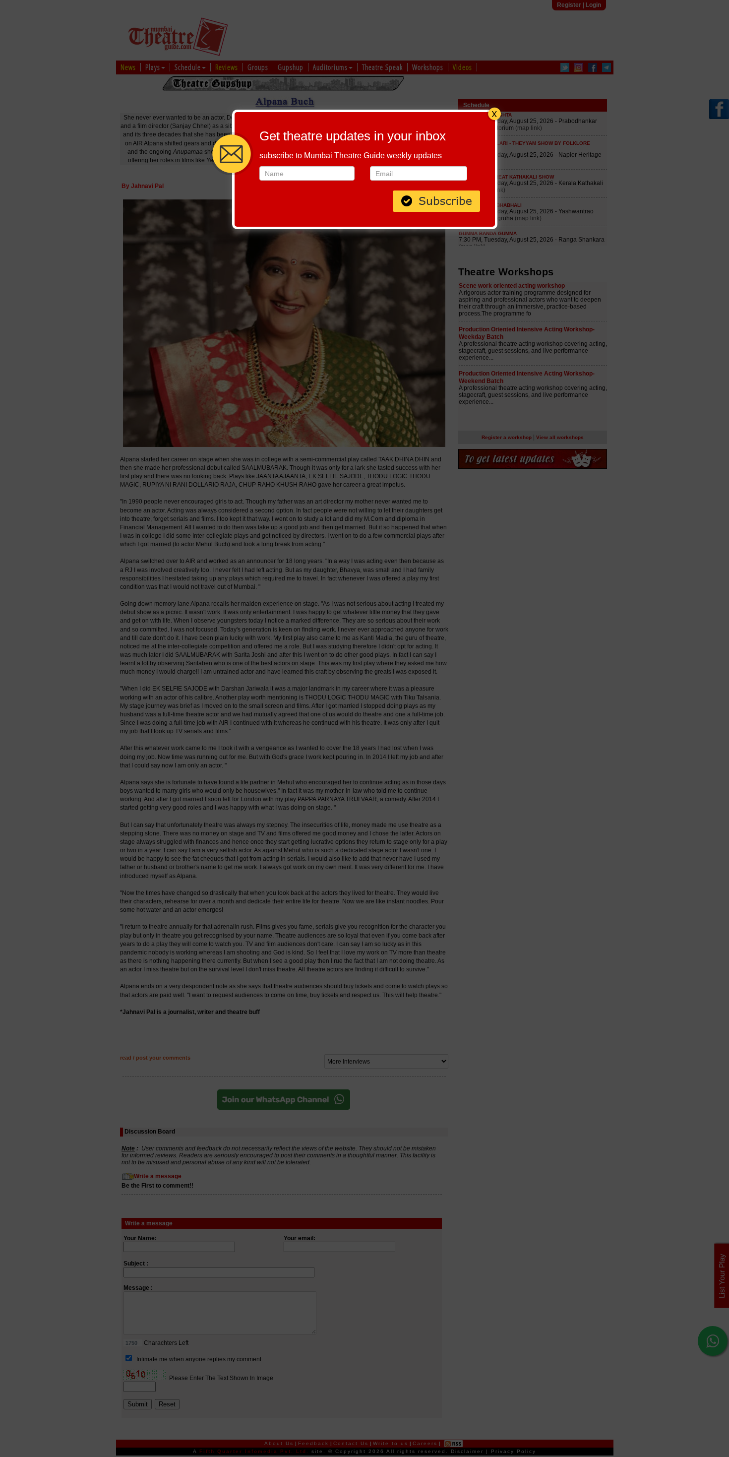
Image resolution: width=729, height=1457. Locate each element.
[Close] (494, 112)
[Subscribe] (436, 200)
